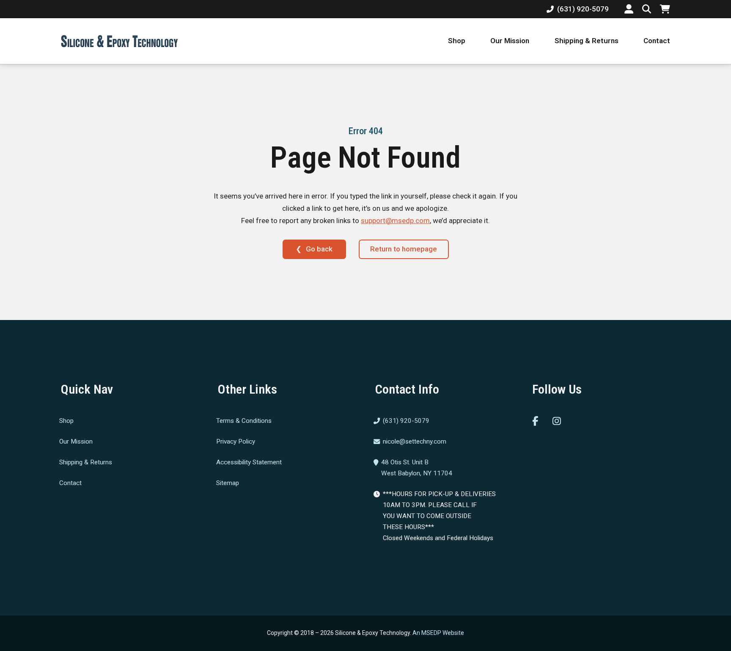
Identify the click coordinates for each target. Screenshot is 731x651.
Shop (456, 40)
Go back (319, 249)
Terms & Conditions (244, 421)
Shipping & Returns (586, 40)
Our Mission (509, 40)
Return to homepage (403, 249)
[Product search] (646, 9)
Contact (656, 40)
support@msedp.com (395, 220)
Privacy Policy (235, 441)
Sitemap (227, 482)
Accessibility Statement (249, 462)
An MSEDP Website (438, 632)
